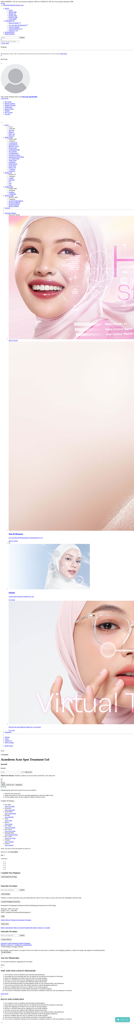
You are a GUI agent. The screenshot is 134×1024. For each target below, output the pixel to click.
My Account (8, 112)
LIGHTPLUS (13, 144)
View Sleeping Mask (11, 834)
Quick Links (5, 924)
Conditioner (12, 194)
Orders (3, 920)
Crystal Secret (13, 143)
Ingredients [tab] (19, 785)
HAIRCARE (13, 15)
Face (10, 183)
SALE (11, 10)
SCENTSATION (14, 204)
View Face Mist (10, 806)
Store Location (9, 742)
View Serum (8, 824)
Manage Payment (10, 105)
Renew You (12, 167)
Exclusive (12, 180)
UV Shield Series (14, 158)
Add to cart (28, 772)
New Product (13, 151)
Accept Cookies (6, 952)
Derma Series (13, 148)
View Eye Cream (10, 838)
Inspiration (8, 732)
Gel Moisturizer (13, 153)
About (7, 739)
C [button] (5, 43)
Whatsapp (27, 943)
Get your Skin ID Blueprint (18, 25)
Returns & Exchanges (18, 920)
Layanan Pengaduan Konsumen (11, 901)
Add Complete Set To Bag (9, 877)
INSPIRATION (10, 32)
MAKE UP (12, 14)
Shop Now (63, 53)
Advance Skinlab (14, 27)
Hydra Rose (12, 165)
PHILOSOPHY (10, 34)
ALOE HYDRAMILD (16, 201)
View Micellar (9, 817)
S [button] (1, 39)
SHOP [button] (7, 8)
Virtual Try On (13, 30)
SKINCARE (13, 12)
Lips (10, 185)
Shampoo (12, 192)
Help (3, 916)
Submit (22, 890)
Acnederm (12, 171)
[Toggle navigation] (1, 5)
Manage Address (10, 103)
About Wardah (6, 894)
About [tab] (3, 785)
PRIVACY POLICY (7, 945)
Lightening (12, 162)
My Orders (8, 102)
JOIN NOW (4, 98)
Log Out (7, 114)
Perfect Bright (13, 164)
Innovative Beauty (10, 213)
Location (47, 928)
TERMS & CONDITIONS (23, 945)
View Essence (9, 845)
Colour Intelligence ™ (15, 29)
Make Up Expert (19, 928)
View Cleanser (9, 842)
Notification (8, 107)
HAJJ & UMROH (14, 203)
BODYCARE (13, 17)
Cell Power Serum (14, 155)
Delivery (8, 920)
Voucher (7, 208)
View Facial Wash (10, 813)
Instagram (15, 943)
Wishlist (7, 110)
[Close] (1, 63)
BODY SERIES (14, 206)
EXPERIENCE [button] (10, 21)
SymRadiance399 (14, 150)
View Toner (8, 820)
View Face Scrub (10, 831)
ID (1, 3)
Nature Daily (13, 160)
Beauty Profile (9, 109)
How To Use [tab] (10, 785)
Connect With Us (6, 939)
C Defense (12, 169)
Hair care (11, 136)
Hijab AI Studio (15, 23)
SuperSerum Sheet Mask (16, 157)
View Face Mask (10, 827)
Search (22, 37)
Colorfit (11, 178)
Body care (12, 134)
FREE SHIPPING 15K (8, 1)
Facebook (4, 943)
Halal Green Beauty (7, 928)
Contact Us (8, 741)
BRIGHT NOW (14, 146)
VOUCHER (12, 19)
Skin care (11, 130)
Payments (28, 920)
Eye (10, 181)
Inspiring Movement (30, 928)
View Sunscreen (10, 810)
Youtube (21, 943)
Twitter (9, 943)
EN (4, 3)
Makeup (11, 132)
